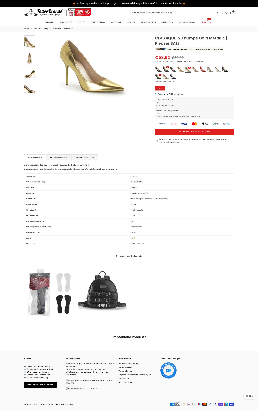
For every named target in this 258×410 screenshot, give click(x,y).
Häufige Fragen (125, 382)
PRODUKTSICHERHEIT (85, 157)
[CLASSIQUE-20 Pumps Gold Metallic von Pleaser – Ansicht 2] (29, 58)
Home (26, 28)
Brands (49, 22)
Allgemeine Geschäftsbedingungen (135, 375)
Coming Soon (187, 22)
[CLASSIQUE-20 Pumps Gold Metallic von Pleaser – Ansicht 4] (29, 88)
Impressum (124, 378)
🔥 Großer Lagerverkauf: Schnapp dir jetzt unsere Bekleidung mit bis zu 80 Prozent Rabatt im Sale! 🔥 (129, 3)
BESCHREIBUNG (35, 157)
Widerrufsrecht (125, 367)
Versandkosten (125, 371)
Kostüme (116, 22)
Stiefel (82, 22)
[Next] (144, 69)
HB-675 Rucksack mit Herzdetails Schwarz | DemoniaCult (102, 289)
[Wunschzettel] (226, 12)
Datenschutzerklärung (129, 363)
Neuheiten (167, 22)
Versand (180, 61)
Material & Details (58, 157)
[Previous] (40, 69)
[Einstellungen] (221, 12)
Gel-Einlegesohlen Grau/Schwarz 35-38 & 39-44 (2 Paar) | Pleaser (49, 289)
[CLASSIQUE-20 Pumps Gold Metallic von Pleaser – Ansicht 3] (29, 73)
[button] (231, 12)
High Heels (66, 22)
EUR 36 (160, 88)
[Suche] (216, 12)
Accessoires (148, 22)
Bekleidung (98, 22)
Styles (131, 22)
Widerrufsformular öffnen (40, 384)
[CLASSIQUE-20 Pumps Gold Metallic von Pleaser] (29, 42)
